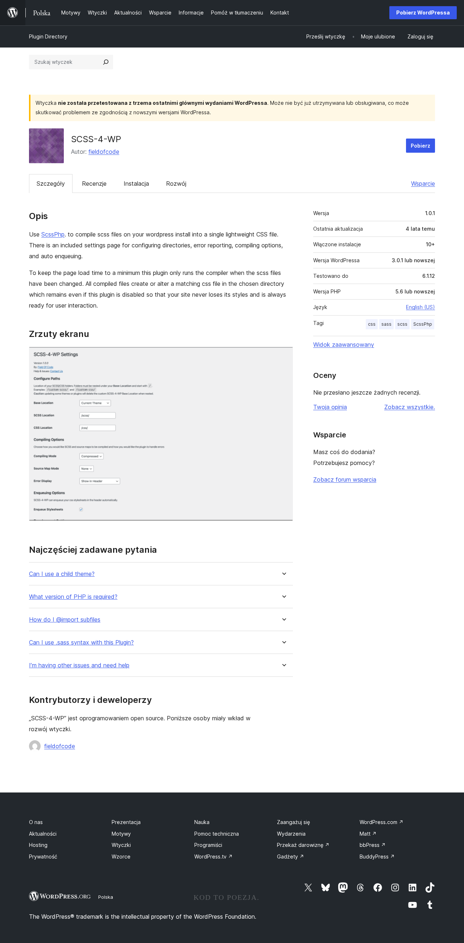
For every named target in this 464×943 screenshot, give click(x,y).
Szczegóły (51, 183)
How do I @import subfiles (64, 619)
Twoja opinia (330, 407)
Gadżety (290, 856)
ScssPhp (53, 234)
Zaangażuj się (293, 822)
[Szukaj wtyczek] (106, 62)
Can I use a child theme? (62, 574)
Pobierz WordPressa (423, 12)
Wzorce (121, 856)
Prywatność (43, 856)
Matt (368, 834)
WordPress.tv (213, 856)
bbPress (373, 845)
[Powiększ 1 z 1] (283, 356)
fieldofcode (103, 151)
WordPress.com (381, 822)
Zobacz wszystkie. (409, 407)
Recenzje (94, 183)
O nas (36, 822)
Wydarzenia (291, 834)
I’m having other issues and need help (79, 665)
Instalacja (136, 183)
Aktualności (43, 834)
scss (402, 324)
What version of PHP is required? (73, 596)
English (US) (420, 307)
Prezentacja (126, 822)
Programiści (208, 845)
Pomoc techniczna (216, 834)
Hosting (38, 845)
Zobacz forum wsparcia (344, 479)
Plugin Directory (48, 36)
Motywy (121, 834)
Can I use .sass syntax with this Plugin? (81, 642)
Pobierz (420, 146)
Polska (105, 897)
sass (386, 324)
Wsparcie (423, 183)
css (372, 324)
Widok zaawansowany (343, 344)
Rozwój (176, 183)
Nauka (202, 822)
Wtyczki (121, 845)
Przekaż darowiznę (303, 845)
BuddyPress (377, 856)
